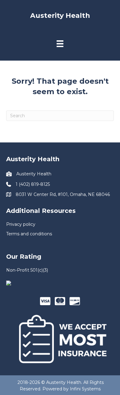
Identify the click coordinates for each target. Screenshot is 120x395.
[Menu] (60, 43)
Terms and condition (28, 234)
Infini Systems (85, 389)
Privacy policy (20, 224)
